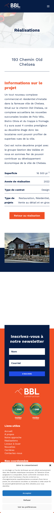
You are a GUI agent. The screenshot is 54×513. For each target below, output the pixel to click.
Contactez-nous (13, 453)
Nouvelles (10, 447)
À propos (9, 434)
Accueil (8, 431)
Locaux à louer (13, 443)
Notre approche (13, 437)
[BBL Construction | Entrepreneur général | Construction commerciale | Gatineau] (12, 6)
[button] (50, 465)
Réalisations (11, 440)
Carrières (9, 450)
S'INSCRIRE (27, 374)
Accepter (27, 493)
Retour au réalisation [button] (27, 215)
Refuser (27, 500)
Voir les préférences (27, 507)
